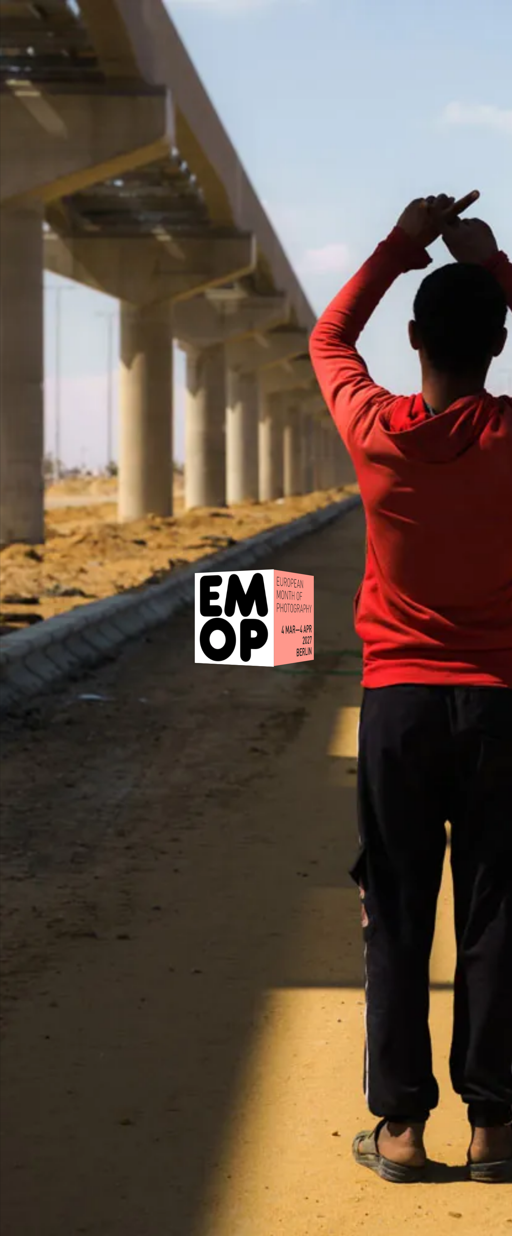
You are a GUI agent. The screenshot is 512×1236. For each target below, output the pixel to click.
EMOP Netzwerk (463, 21)
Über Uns (381, 21)
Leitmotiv (105, 21)
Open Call (174, 21)
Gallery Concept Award (279, 21)
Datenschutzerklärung (333, 1165)
